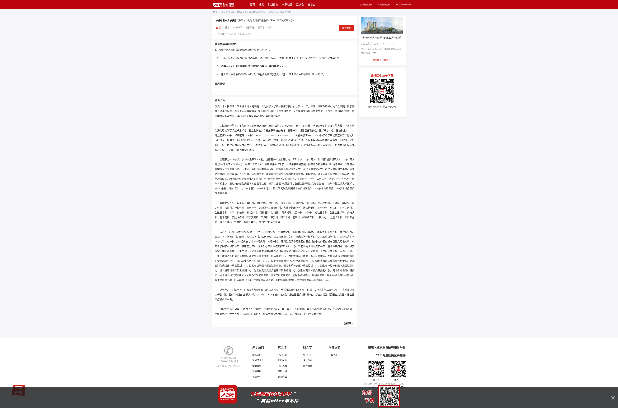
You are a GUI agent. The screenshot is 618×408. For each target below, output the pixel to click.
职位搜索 (282, 360)
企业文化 (256, 365)
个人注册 (282, 354)
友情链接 (256, 371)
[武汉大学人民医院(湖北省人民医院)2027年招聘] (382, 25)
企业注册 (307, 354)
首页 (252, 4)
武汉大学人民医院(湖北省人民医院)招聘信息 (244, 12)
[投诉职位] (349, 323)
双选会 (300, 4)
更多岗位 (282, 376)
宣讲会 (311, 4)
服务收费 (307, 365)
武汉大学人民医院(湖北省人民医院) (233, 34)
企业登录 (307, 360)
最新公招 (282, 371)
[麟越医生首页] (223, 4)
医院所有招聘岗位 (382, 59)
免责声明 (256, 376)
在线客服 (333, 354)
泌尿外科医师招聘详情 (280, 12)
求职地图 (287, 4)
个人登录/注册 (383, 4)
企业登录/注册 (366, 4)
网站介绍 (256, 354)
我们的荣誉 (258, 360)
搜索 (261, 4)
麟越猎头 (273, 4)
